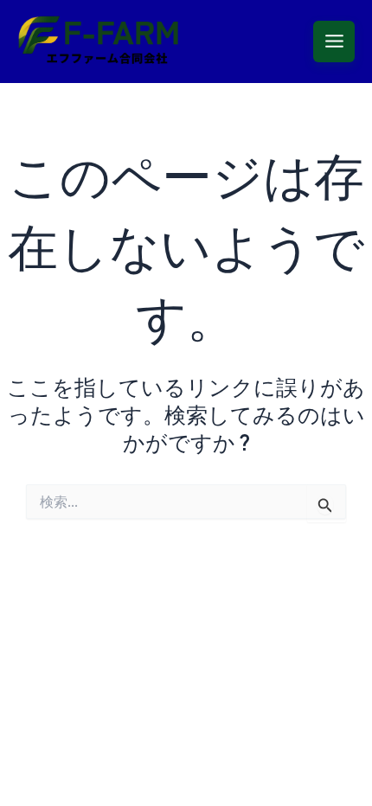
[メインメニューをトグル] (334, 41)
